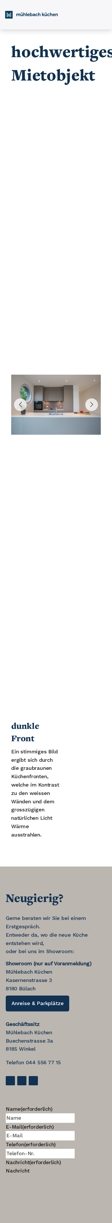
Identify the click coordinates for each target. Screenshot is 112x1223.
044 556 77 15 (43, 1062)
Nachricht (33, 1162)
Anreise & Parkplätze (37, 1003)
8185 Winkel (21, 1049)
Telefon (31, 1144)
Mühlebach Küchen (29, 1032)
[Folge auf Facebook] (10, 1080)
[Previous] (20, 404)
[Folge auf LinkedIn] (21, 1080)
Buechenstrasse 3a (29, 1041)
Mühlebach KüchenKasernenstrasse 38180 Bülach (29, 980)
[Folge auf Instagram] (33, 1080)
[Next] (91, 404)
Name (29, 1109)
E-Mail (30, 1127)
